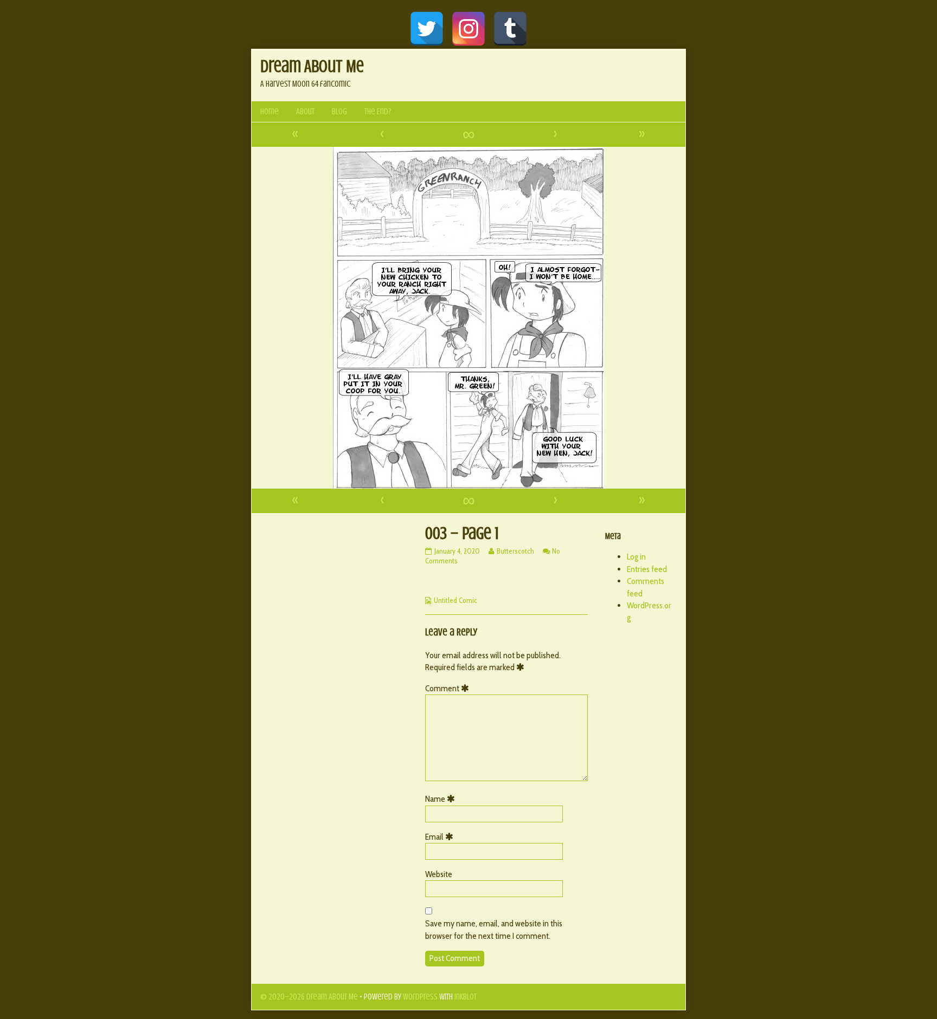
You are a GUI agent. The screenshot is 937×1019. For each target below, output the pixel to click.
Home (269, 111)
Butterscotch (515, 551)
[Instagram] (468, 28)
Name (442, 799)
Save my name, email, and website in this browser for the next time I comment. (493, 929)
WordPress (420, 997)
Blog (339, 111)
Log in (636, 556)
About (305, 111)
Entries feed (647, 569)
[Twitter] (426, 28)
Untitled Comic (455, 600)
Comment (449, 688)
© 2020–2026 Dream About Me (309, 997)
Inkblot (465, 997)
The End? (378, 111)
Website (438, 874)
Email (441, 837)
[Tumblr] (510, 28)
